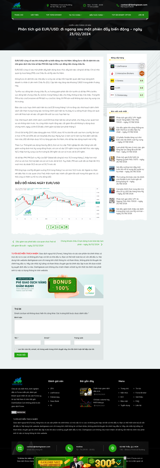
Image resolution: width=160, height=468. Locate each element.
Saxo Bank (54, 401)
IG (51, 405)
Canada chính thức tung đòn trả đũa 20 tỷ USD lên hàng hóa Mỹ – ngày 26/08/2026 (130, 191)
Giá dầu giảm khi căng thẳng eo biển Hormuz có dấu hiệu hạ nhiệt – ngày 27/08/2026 (130, 129)
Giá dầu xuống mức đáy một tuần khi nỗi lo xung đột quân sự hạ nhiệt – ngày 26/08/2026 (130, 169)
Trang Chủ (18, 15)
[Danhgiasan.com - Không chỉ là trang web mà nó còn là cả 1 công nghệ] (16, 6)
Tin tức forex (74, 15)
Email (47, 338)
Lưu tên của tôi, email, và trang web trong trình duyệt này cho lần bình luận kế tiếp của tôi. (56, 349)
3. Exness (119, 80)
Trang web (78, 338)
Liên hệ (141, 15)
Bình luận (18, 317)
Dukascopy (55, 397)
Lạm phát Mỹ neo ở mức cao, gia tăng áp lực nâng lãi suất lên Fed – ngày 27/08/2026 (130, 149)
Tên (16, 338)
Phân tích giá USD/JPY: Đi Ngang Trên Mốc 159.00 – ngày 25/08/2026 (129, 201)
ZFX (52, 388)
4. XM (117, 88)
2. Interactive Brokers (124, 73)
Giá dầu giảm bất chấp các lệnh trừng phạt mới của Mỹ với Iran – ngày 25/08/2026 (130, 211)
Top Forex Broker (53, 15)
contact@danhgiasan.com (38, 447)
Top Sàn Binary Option (121, 15)
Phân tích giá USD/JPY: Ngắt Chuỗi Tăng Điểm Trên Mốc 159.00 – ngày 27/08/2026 (128, 120)
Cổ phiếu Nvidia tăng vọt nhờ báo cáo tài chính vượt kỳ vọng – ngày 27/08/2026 (129, 139)
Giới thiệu (35, 15)
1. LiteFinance (121, 66)
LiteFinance (55, 393)
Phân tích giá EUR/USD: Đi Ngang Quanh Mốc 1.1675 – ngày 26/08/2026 (130, 159)
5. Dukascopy (121, 95)
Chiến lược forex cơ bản (80, 25)
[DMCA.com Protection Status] (18, 412)
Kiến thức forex (96, 15)
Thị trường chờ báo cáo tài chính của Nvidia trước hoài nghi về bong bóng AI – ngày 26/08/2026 (130, 180)
